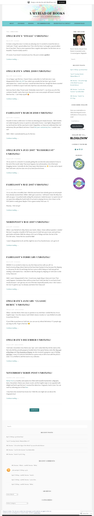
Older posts (34, 410)
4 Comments (16, 117)
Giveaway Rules (79, 23)
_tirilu (13, 470)
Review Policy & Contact (62, 23)
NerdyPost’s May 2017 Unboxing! (28, 222)
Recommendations (43, 23)
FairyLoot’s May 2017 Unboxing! (27, 184)
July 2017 (22, 81)
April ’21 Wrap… (16, 475)
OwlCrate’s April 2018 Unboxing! (28, 71)
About (12, 23)
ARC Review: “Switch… (28, 475)
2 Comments (16, 226)
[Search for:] (79, 59)
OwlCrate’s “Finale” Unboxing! (27, 36)
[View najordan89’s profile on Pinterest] (82, 149)
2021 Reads (21, 23)
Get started (62, 2)
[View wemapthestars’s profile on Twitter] (77, 149)
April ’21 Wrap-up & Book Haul (78, 69)
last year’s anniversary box (42, 127)
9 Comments (17, 262)
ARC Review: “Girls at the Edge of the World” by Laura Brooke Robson (78, 83)
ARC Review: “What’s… (18, 465)
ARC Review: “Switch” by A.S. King (15, 454)
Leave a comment (17, 76)
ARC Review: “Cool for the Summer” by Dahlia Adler (20, 450)
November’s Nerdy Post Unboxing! (29, 372)
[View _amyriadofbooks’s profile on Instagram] (80, 149)
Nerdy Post (9, 381)
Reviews (31, 23)
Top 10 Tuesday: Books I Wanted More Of (17, 441)
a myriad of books (47, 13)
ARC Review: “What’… (32, 465)
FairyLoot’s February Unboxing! (28, 257)
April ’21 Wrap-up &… (22, 470)
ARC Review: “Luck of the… (29, 480)
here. (26, 387)
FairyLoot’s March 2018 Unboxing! (29, 112)
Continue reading (12, 59)
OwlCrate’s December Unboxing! (28, 339)
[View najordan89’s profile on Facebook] (75, 149)
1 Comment (16, 40)
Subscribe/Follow (80, 105)
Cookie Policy (37, 513)
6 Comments (17, 158)
